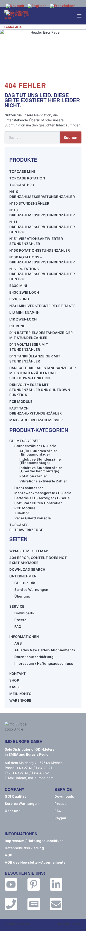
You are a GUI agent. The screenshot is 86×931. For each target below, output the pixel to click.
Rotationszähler (33, 476)
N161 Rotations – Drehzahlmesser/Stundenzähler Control (42, 274)
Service (17, 606)
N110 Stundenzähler (29, 203)
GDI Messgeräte (25, 441)
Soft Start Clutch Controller (38, 503)
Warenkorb (20, 700)
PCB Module (20, 401)
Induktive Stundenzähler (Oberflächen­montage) (40, 469)
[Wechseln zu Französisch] (62, 6)
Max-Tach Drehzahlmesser (36, 420)
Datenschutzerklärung (34, 657)
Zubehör (21, 513)
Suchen (70, 137)
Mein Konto (20, 694)
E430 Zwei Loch (24, 292)
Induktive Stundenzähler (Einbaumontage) (40, 461)
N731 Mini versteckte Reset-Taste (42, 306)
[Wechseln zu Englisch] (37, 6)
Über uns (22, 596)
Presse (20, 620)
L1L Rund (17, 326)
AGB (18, 643)
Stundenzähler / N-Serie (35, 446)
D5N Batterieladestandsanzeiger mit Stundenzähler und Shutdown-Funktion (42, 373)
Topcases (18, 525)
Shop (14, 680)
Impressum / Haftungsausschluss (43, 663)
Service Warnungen (31, 589)
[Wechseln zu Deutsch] (15, 6)
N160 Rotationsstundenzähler (39, 250)
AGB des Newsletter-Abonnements (44, 650)
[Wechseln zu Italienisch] (17, 13)
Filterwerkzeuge (26, 530)
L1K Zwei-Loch (23, 319)
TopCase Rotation (27, 178)
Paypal (60, 818)
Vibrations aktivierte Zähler (43, 481)
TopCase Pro (21, 185)
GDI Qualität (24, 583)
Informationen (24, 637)
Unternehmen (23, 576)
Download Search (27, 569)
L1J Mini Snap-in (24, 312)
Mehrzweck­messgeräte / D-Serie (42, 493)
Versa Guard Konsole (32, 518)
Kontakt (17, 673)
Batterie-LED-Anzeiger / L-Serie (42, 498)
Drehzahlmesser (28, 488)
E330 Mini (18, 286)
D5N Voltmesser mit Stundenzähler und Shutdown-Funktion (40, 390)
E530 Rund (19, 299)
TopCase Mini (22, 171)
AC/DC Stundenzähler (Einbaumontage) (38, 452)
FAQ (18, 626)
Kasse (15, 687)
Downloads (24, 613)
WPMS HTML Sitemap (28, 551)
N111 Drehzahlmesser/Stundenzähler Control (42, 227)
